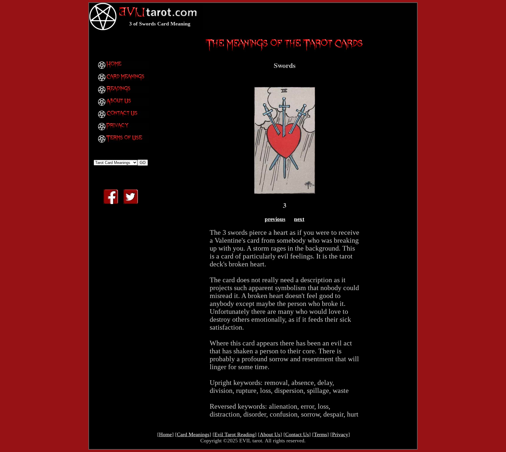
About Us (270, 434)
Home (165, 434)
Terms (320, 434)
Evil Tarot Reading (234, 434)
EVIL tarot (250, 441)
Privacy (340, 434)
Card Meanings (193, 434)
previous (275, 219)
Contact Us (297, 434)
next (299, 219)
